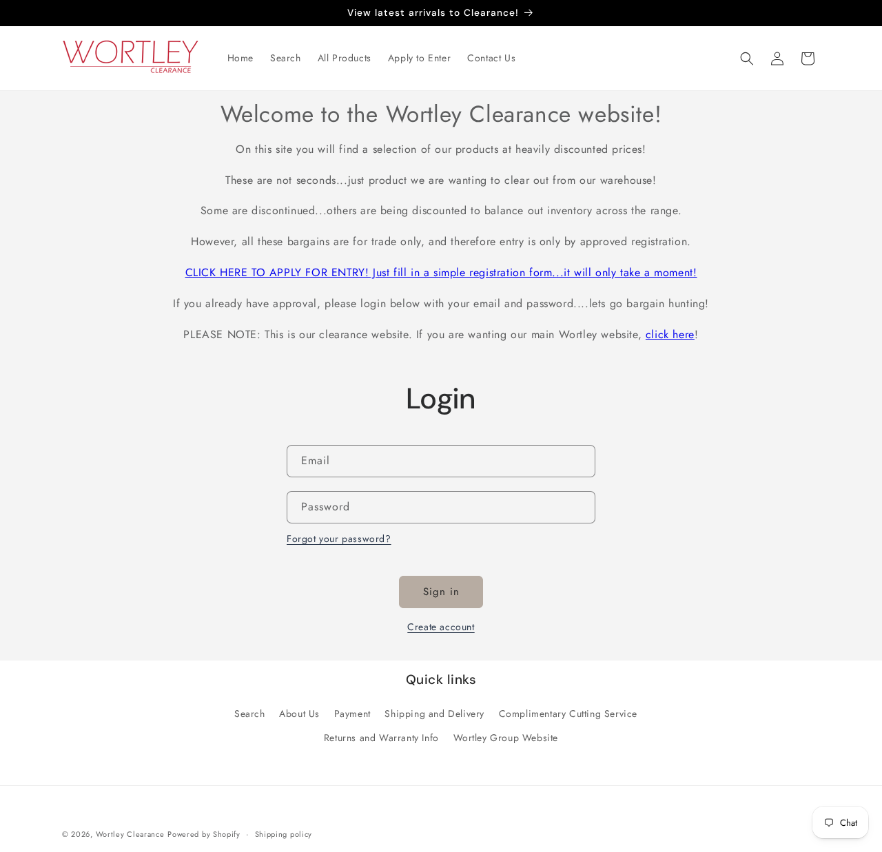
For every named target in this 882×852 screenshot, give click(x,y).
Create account (440, 627)
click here (670, 334)
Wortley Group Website (506, 738)
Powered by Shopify (203, 834)
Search (249, 713)
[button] (747, 58)
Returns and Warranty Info (381, 738)
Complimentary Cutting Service (568, 713)
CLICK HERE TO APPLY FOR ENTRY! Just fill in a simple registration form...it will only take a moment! (441, 272)
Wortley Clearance (130, 834)
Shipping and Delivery (434, 713)
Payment (352, 713)
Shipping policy (284, 833)
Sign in (441, 591)
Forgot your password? (339, 539)
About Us (299, 713)
